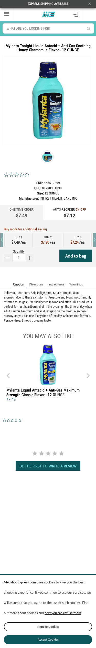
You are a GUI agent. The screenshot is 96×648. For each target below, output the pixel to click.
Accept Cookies (48, 639)
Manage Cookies (48, 626)
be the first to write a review (48, 466)
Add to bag (75, 256)
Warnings (76, 284)
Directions (36, 284)
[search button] (88, 28)
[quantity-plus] (30, 258)
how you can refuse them (63, 613)
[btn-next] (8, 373)
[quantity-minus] (8, 258)
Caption (18, 284)
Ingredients (56, 284)
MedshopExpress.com (20, 582)
